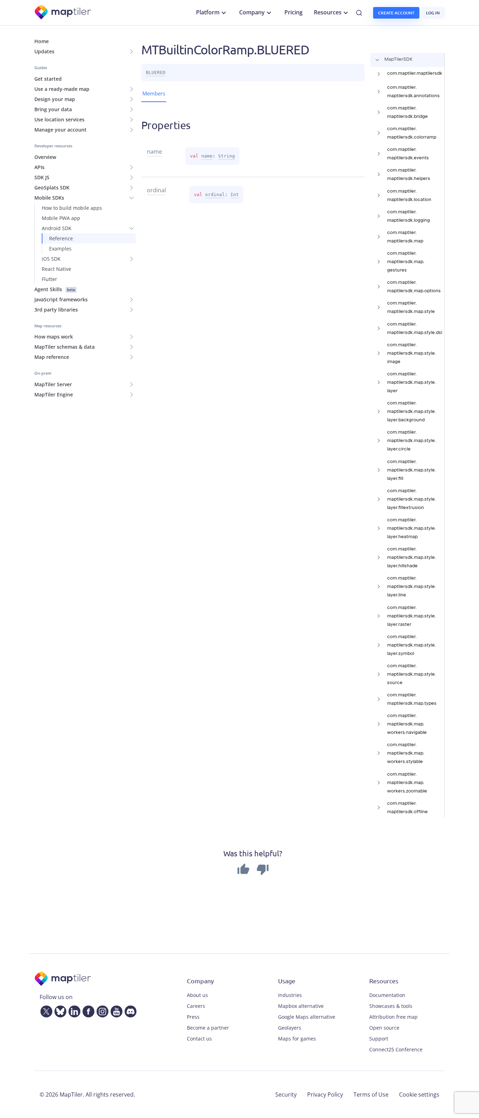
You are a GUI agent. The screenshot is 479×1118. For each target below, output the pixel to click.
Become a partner (208, 1027)
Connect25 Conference (396, 1049)
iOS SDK (51, 258)
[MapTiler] (63, 13)
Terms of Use (371, 1094)
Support (378, 1038)
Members (153, 93)
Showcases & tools (390, 1006)
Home (41, 41)
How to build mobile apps (72, 208)
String (226, 156)
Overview (45, 157)
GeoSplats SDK (51, 187)
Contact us (199, 1038)
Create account (396, 13)
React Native (56, 269)
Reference (61, 238)
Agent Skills (54, 289)
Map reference (51, 357)
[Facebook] (87, 1010)
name (206, 156)
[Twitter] (44, 1010)
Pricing (293, 12)
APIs (39, 167)
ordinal (215, 194)
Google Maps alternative (306, 1016)
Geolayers (289, 1027)
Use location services (59, 119)
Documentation (387, 995)
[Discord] (129, 1010)
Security (286, 1094)
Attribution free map (393, 1016)
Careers (196, 1006)
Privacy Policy (325, 1094)
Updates (44, 51)
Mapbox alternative (301, 1006)
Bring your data (53, 109)
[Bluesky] (58, 1010)
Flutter (49, 279)
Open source (384, 1027)
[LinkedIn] (72, 1010)
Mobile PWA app (61, 218)
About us (197, 995)
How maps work (53, 336)
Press (193, 1016)
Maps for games (297, 1038)
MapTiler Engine (53, 394)
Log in (433, 13)
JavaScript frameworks (61, 299)
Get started (48, 78)
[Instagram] (101, 1010)
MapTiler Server (53, 384)
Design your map (54, 99)
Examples (60, 248)
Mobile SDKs (49, 197)
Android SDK (57, 228)
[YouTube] (115, 1010)
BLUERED (156, 72)
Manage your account (60, 129)
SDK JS (41, 177)
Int (234, 194)
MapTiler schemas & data (64, 346)
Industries (290, 995)
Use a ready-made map (61, 89)
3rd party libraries (56, 309)
